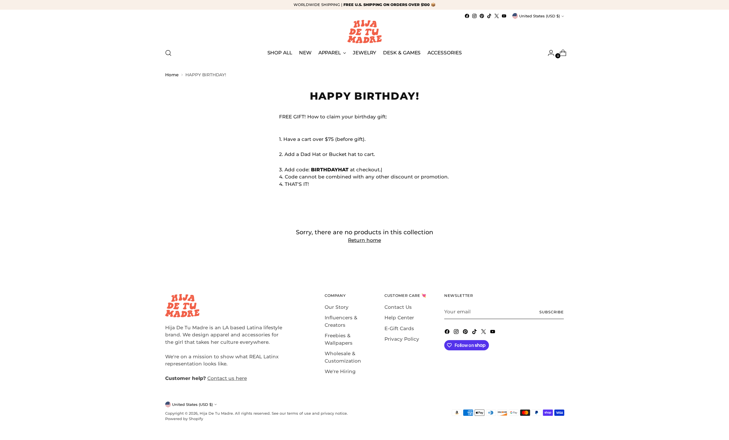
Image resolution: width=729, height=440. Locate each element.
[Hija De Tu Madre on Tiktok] (489, 15)
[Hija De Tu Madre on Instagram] (474, 15)
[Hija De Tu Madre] (364, 31)
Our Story (337, 307)
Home (172, 74)
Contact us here (227, 378)
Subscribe (551, 312)
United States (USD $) (539, 16)
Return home (364, 240)
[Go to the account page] (548, 53)
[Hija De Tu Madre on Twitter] (496, 15)
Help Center (399, 317)
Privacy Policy (401, 339)
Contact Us (398, 307)
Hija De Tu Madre (216, 413)
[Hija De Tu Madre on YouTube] (504, 15)
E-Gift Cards (399, 328)
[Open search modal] (168, 53)
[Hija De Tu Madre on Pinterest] (481, 15)
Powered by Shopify (184, 418)
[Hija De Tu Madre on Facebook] (467, 15)
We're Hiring (340, 371)
